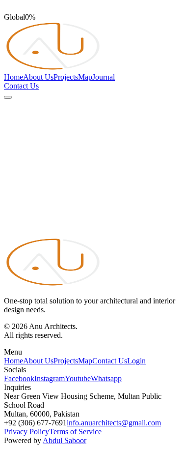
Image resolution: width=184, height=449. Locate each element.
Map (85, 77)
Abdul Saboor (64, 440)
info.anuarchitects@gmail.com (114, 423)
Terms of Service (75, 431)
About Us (38, 77)
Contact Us (21, 86)
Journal (103, 77)
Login (136, 361)
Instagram (49, 378)
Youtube (78, 378)
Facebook (19, 378)
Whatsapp (106, 378)
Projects (65, 77)
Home (13, 77)
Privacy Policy (26, 431)
